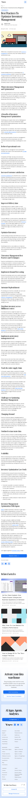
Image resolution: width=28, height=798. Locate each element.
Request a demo (13, 556)
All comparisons (18, 758)
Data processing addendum (18, 775)
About (3, 777)
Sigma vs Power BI (19, 749)
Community (4, 764)
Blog (2, 5)
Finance (16, 741)
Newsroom (4, 774)
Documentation (5, 758)
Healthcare (17, 735)
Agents (3, 732)
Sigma (2, 509)
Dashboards (5, 739)
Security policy (18, 772)
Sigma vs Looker (18, 753)
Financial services (18, 732)
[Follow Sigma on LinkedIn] (2, 563)
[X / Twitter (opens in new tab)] (21, 724)
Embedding (4, 741)
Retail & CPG (17, 737)
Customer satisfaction (6, 175)
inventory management (6, 297)
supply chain (15, 525)
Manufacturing (18, 739)
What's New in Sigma (6, 749)
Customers (4, 772)
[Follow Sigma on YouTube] (5, 563)
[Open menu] (25, 2)
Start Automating (13, 692)
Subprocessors (18, 777)
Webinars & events (6, 756)
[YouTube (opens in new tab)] (18, 724)
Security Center (18, 770)
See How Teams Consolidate (14, 696)
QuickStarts (4, 760)
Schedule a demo (16, 550)
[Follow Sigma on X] (9, 563)
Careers (4, 770)
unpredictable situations (10, 132)
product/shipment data (7, 542)
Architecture (5, 737)
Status (16, 779)
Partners (4, 779)
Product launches (6, 753)
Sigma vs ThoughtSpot (20, 756)
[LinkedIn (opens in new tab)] (14, 724)
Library (3, 751)
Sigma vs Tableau (18, 751)
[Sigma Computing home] (3, 2)
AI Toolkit (4, 735)
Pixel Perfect (5, 743)
